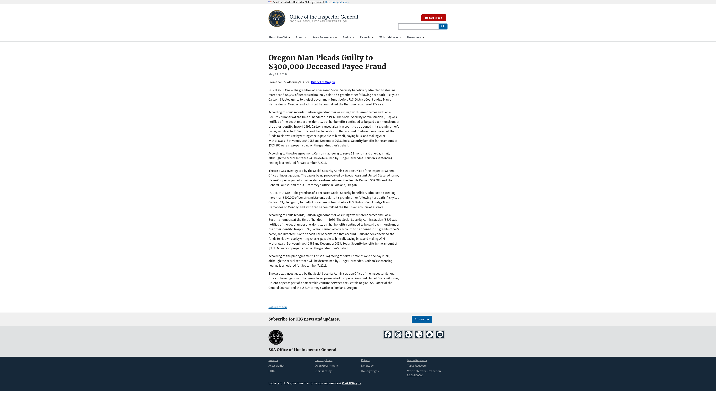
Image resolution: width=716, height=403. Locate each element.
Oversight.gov (370, 371)
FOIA (271, 371)
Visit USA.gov (351, 383)
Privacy (365, 360)
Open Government (326, 365)
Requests (417, 365)
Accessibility (276, 365)
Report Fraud (433, 18)
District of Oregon (323, 82)
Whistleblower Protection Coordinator (424, 373)
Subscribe (422, 319)
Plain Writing (323, 371)
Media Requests (417, 360)
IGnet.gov (367, 365)
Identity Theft (323, 360)
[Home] (313, 25)
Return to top (277, 307)
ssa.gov (273, 360)
